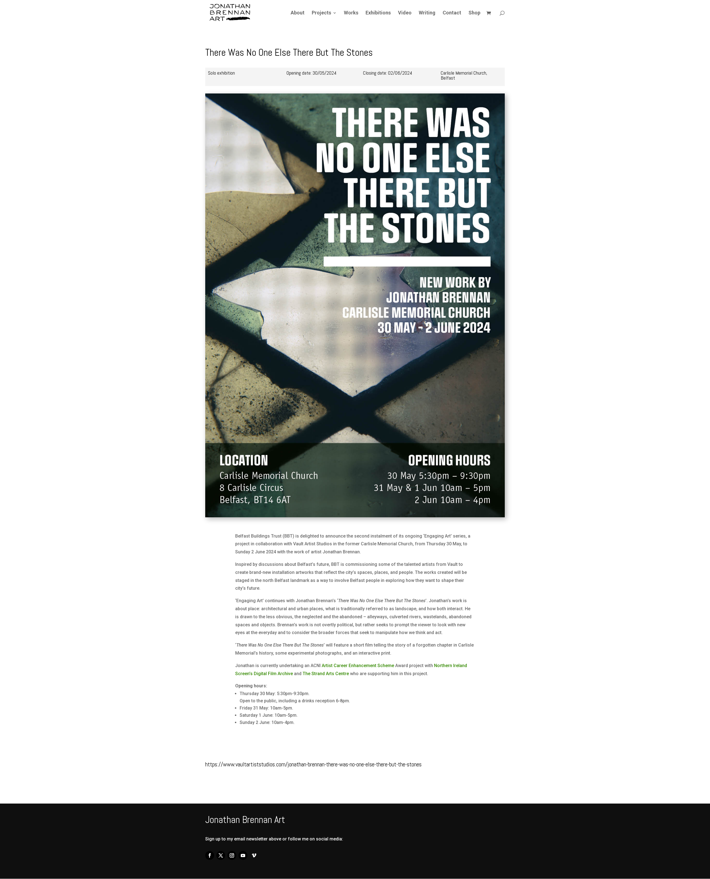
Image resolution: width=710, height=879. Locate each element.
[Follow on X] (220, 855)
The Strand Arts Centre (326, 673)
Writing (427, 13)
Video (405, 13)
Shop (474, 13)
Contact (452, 13)
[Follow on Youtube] (243, 855)
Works (351, 13)
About (298, 13)
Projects (321, 13)
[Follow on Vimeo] (254, 855)
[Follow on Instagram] (231, 855)
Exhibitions (378, 13)
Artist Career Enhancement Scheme (358, 665)
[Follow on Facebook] (209, 855)
